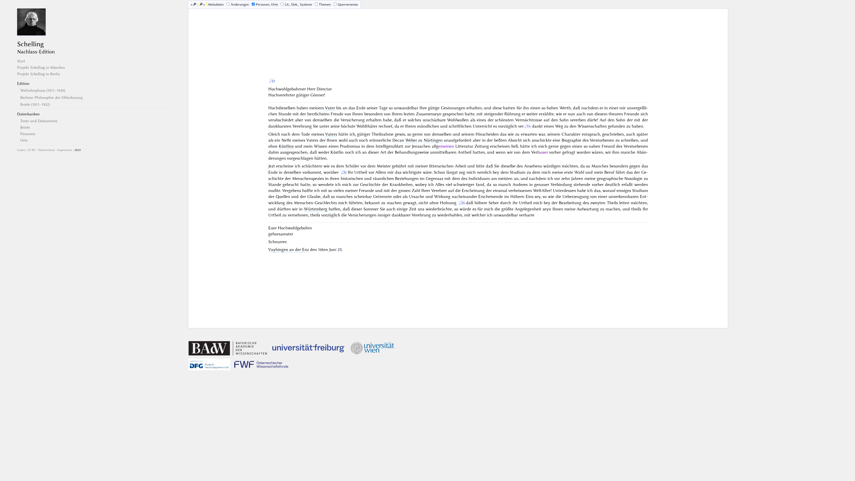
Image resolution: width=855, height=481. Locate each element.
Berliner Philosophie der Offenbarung (51, 97)
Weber (411, 140)
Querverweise (348, 4)
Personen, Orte (267, 4)
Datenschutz (46, 150)
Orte (24, 140)
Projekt (41, 67)
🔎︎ (194, 4)
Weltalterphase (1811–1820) (42, 90)
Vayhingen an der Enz (288, 249)
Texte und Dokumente (38, 121)
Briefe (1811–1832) (35, 104)
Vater (330, 107)
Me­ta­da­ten (216, 4)
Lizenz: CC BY (26, 150)
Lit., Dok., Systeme (298, 4)
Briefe (25, 127)
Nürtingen (433, 140)
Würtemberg (315, 209)
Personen (27, 134)
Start (21, 61)
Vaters (331, 134)
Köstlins (286, 146)
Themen (325, 4)
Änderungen (240, 4)
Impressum (65, 150)
